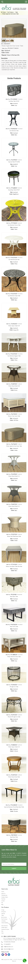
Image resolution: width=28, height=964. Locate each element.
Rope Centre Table (14, 626)
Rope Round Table (14, 837)
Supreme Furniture (5, 929)
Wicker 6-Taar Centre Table (14, 416)
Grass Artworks (4, 925)
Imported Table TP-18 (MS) (14, 161)
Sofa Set (3, 913)
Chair (2, 933)
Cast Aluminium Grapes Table (14, 295)
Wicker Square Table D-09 (14, 325)
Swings (2, 909)
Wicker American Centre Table (14, 656)
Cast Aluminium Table (14, 130)
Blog (2, 904)
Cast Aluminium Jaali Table (14, 259)
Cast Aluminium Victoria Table (14, 225)
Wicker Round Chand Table (14, 777)
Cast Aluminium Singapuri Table (14, 356)
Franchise (3, 898)
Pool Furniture (4, 919)
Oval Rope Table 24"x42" (14, 101)
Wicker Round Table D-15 (14, 506)
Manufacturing (4, 895)
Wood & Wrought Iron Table (14, 716)
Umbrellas (3, 921)
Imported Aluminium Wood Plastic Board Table (14, 807)
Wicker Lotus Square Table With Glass (14, 566)
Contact (3, 900)
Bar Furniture (4, 917)
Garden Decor (4, 927)
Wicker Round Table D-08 (14, 386)
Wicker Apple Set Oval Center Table (10, 14)
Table (16, 12)
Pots (2, 931)
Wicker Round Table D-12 (14, 476)
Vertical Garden (4, 922)
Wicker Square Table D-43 (14, 747)
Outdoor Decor (4, 897)
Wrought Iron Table (14, 686)
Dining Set (3, 911)
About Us (3, 893)
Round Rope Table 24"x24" (14, 190)
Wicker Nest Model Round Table (14, 536)
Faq (2, 902)
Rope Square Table (14, 596)
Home (4, 12)
